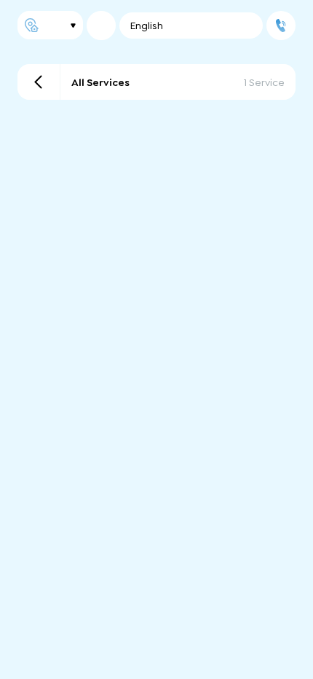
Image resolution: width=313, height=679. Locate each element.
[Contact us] (281, 25)
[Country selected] (101, 25)
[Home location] (50, 25)
